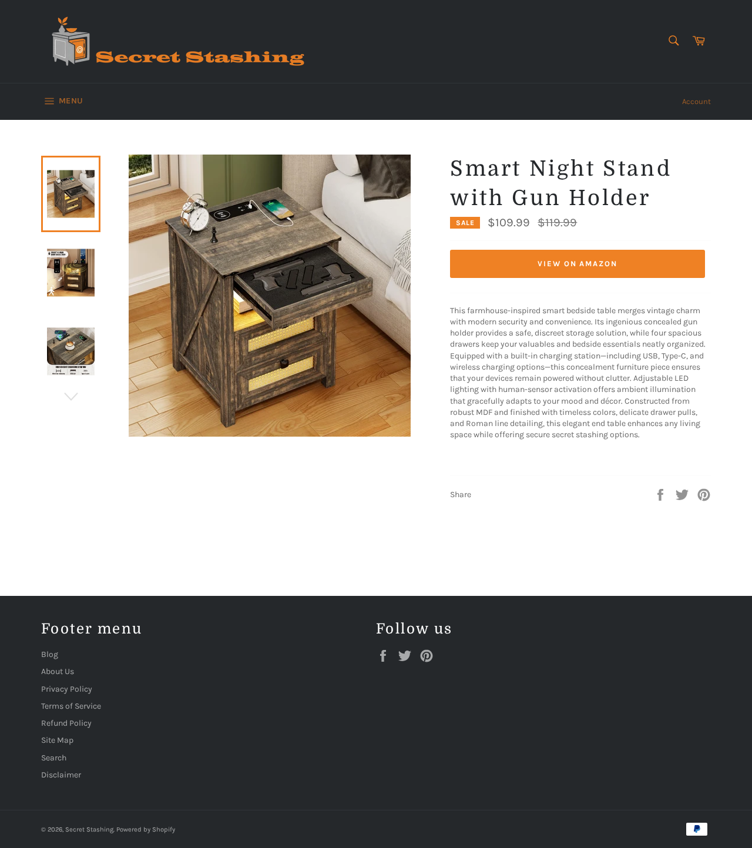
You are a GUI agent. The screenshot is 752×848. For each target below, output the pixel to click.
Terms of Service (71, 706)
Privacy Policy (66, 689)
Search (53, 758)
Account (696, 101)
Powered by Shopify (145, 829)
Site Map (57, 740)
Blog (49, 654)
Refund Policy (66, 723)
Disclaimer (61, 775)
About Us (57, 671)
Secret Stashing (89, 829)
